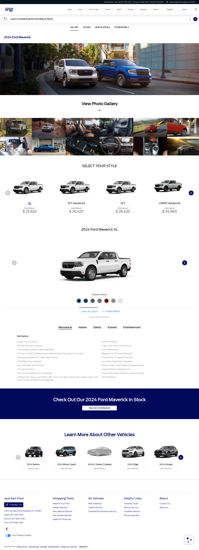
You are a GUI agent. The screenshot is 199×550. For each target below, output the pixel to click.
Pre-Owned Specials (62, 515)
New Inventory (95, 503)
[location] (167, 2)
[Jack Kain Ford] (16, 9)
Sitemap (43, 547)
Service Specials (131, 515)
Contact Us (15, 504)
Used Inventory (95, 507)
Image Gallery (112, 311)
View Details (33, 469)
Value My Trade (131, 503)
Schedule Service (132, 511)
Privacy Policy (22, 547)
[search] (196, 9)
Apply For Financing (62, 519)
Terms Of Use (34, 547)
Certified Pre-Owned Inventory (102, 511)
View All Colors (89, 311)
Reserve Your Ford (61, 503)
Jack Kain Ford (9, 547)
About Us (163, 507)
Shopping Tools (63, 498)
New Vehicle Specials (62, 511)
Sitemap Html (53, 547)
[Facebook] (6, 529)
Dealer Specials (60, 507)
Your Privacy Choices (21, 535)
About (163, 498)
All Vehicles (96, 498)
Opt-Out (73, 547)
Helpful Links (133, 498)
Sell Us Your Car (131, 507)
